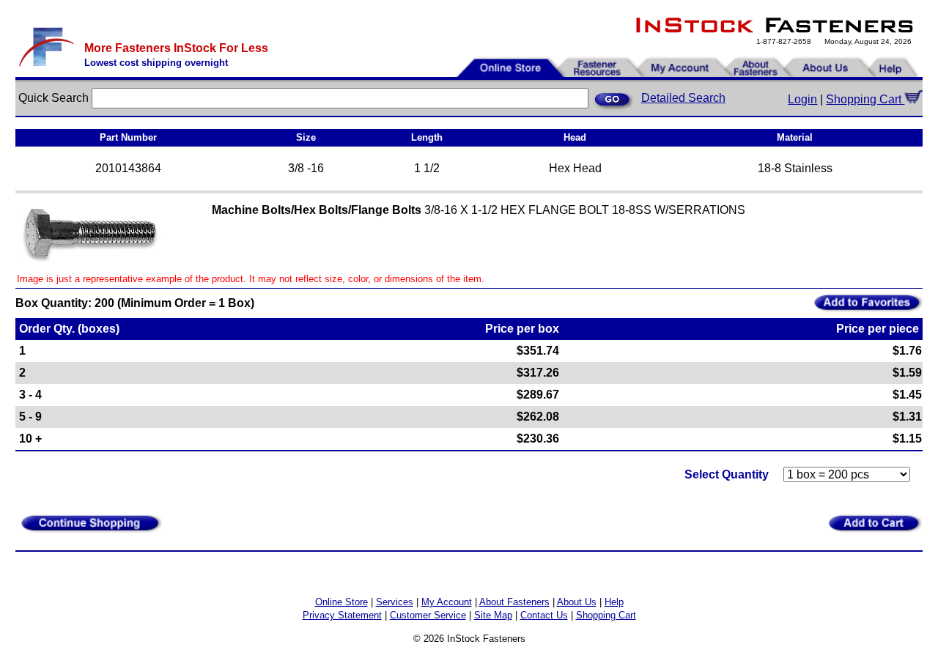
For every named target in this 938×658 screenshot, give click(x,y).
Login (802, 99)
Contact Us (544, 615)
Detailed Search (683, 98)
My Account (446, 601)
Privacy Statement (342, 615)
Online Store (341, 601)
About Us (577, 601)
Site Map (493, 615)
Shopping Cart (865, 99)
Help (614, 601)
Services (394, 601)
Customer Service (428, 615)
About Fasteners (514, 601)
